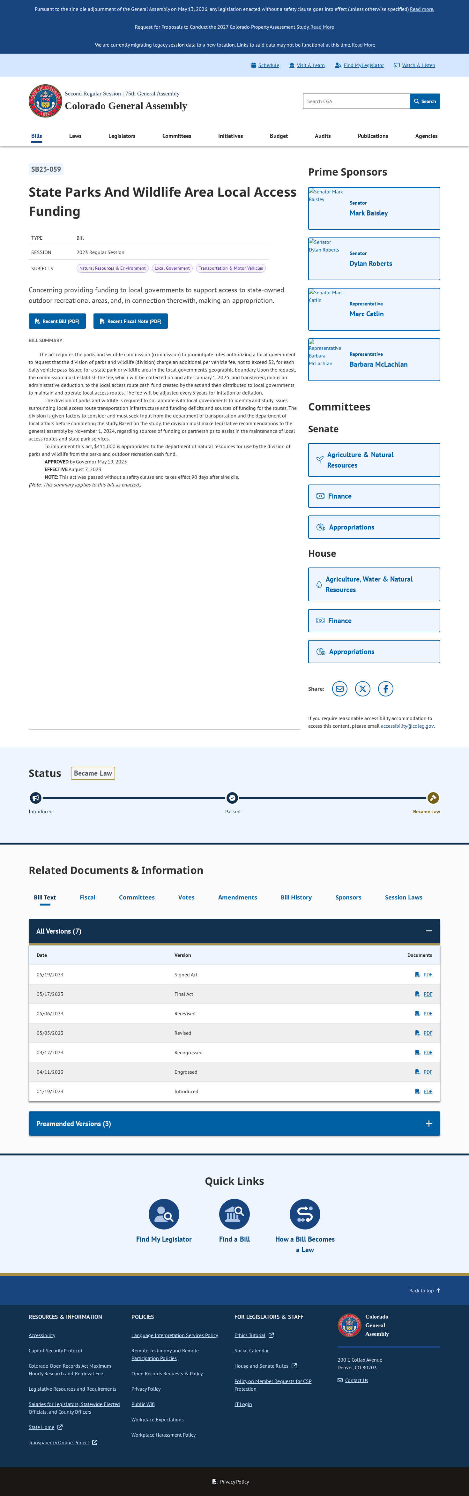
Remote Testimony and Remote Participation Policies (165, 1354)
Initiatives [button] (230, 135)
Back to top (421, 1290)
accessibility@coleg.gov (407, 726)
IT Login (243, 1404)
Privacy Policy (145, 1389)
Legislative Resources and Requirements (72, 1389)
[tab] (45, 898)
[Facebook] (385, 688)
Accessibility (42, 1335)
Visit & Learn (311, 65)
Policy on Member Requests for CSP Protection (273, 1385)
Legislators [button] (121, 135)
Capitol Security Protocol (55, 1350)
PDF (428, 974)
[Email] (339, 688)
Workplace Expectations (157, 1419)
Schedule (268, 65)
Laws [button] (75, 135)
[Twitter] (362, 688)
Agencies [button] (426, 135)
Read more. (422, 9)
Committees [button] (176, 135)
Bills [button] (36, 135)
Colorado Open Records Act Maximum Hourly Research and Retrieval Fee (70, 1370)
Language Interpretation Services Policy (174, 1335)
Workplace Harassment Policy (163, 1435)
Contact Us (356, 1380)
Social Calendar (251, 1350)
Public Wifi (142, 1404)
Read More (322, 27)
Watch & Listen (418, 65)
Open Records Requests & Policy (167, 1373)
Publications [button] (373, 135)
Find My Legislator (363, 65)
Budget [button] (279, 135)
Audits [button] (323, 135)
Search (428, 101)
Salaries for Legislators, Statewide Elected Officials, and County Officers (74, 1408)
